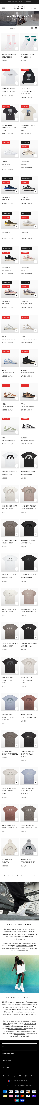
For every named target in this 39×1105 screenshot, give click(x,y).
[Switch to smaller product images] (36, 28)
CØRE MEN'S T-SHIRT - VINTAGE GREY (10, 645)
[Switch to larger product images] (32, 28)
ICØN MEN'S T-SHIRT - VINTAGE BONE (10, 507)
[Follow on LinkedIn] (31, 1076)
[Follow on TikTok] (26, 1076)
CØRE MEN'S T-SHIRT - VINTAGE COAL (29, 645)
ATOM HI (24, 370)
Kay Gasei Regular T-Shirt (28, 126)
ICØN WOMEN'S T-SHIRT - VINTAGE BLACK (8, 680)
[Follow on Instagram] (14, 1076)
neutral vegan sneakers (17, 1029)
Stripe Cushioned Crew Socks (9, 56)
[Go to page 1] (4, 875)
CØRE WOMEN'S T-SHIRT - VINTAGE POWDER (27, 791)
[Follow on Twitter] (9, 1076)
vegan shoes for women (24, 946)
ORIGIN (4, 161)
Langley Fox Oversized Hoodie (28, 90)
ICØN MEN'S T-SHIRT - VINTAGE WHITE (10, 473)
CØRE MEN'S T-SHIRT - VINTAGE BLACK (29, 576)
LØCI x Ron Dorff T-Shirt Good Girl (10, 90)
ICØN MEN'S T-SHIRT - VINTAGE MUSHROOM (29, 507)
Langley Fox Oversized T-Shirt (9, 126)
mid (30, 1012)
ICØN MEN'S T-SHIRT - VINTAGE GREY (10, 542)
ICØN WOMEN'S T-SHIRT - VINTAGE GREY (10, 753)
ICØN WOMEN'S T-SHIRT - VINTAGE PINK (28, 716)
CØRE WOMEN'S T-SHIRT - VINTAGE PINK (10, 826)
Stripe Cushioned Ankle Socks (28, 56)
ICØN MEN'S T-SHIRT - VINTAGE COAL (28, 542)
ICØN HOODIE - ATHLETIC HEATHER (28, 861)
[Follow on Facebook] (3, 1076)
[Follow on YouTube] (20, 1076)
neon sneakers (19, 1034)
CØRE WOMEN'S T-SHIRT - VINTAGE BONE (8, 791)
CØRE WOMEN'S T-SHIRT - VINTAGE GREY (29, 826)
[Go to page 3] (34, 875)
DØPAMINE (25, 161)
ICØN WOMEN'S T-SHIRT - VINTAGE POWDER (8, 717)
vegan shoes (11, 929)
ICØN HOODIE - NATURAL (7, 861)
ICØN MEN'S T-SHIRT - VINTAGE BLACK (28, 473)
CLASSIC (24, 438)
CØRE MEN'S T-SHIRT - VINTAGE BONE (10, 610)
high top (6, 1014)
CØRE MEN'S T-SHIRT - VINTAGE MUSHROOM (29, 610)
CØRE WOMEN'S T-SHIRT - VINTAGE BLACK (27, 754)
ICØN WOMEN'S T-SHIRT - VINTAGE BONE (27, 680)
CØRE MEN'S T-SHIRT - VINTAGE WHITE (10, 576)
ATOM (4, 336)
